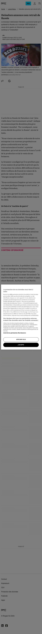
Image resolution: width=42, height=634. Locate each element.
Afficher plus (21, 339)
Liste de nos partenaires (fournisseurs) (14, 333)
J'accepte (21, 345)
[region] (21, 317)
